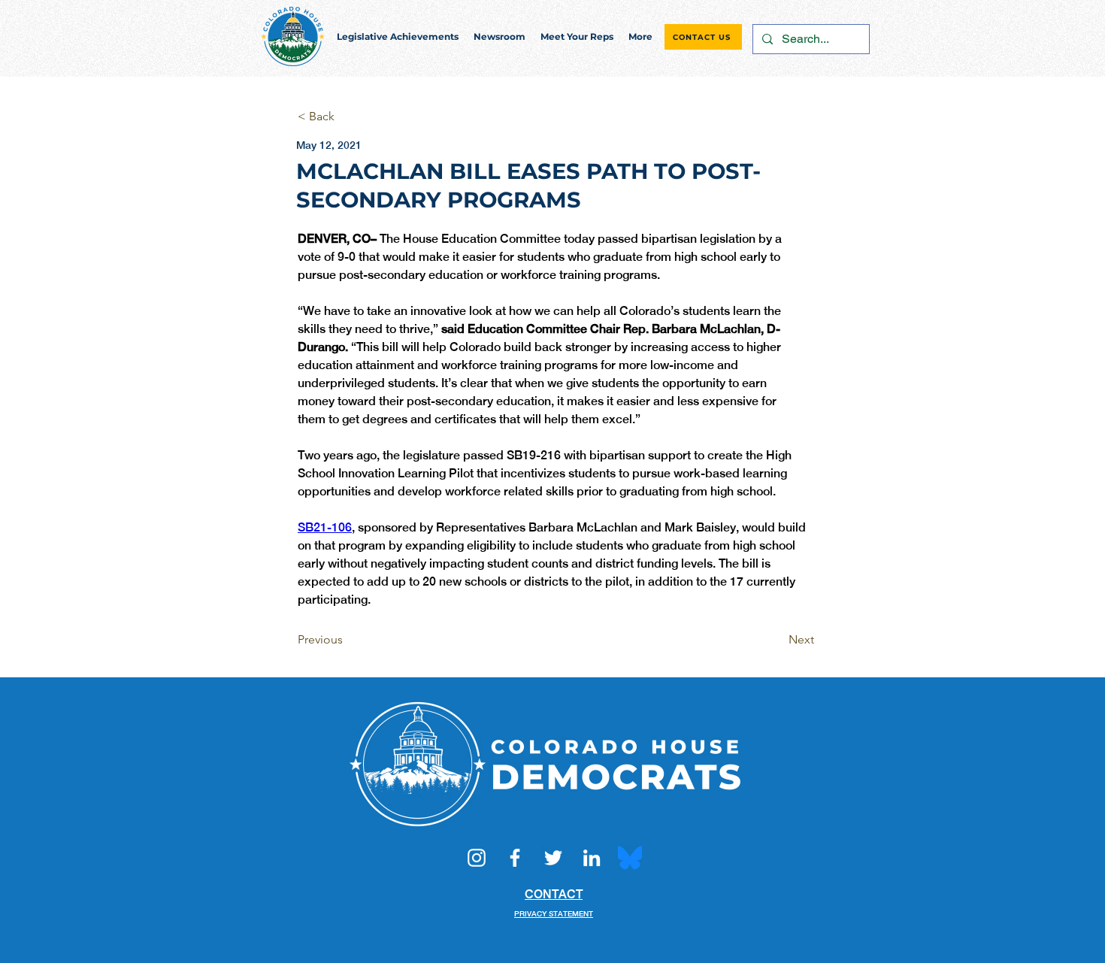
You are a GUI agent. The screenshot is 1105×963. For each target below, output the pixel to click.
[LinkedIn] (592, 858)
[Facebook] (515, 858)
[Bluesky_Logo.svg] (630, 858)
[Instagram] (477, 858)
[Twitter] (553, 858)
